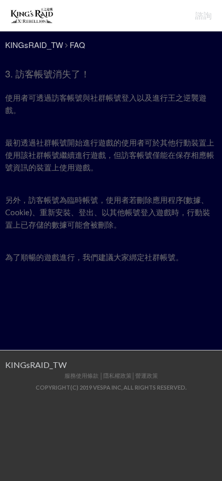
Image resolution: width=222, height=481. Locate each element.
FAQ (77, 44)
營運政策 (146, 375)
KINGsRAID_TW (34, 44)
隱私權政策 (117, 375)
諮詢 (203, 15)
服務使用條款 (82, 375)
